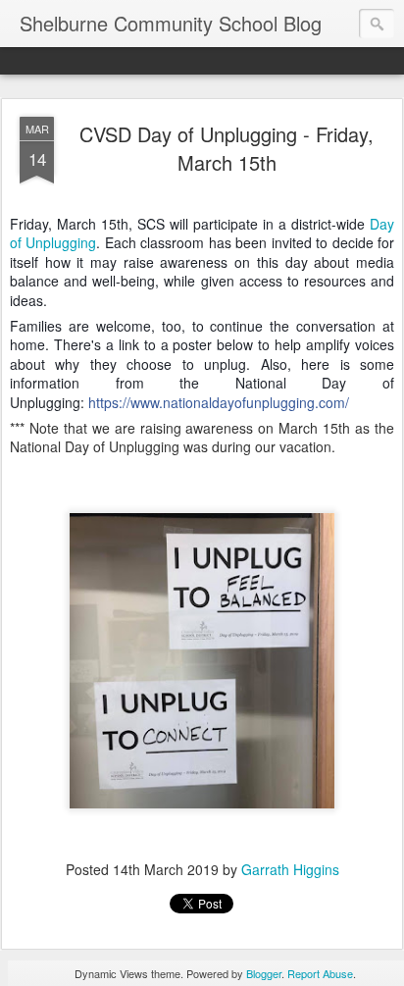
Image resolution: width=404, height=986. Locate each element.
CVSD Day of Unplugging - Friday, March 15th (226, 148)
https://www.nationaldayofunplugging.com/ (218, 402)
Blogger (263, 973)
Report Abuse (320, 973)
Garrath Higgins (290, 869)
